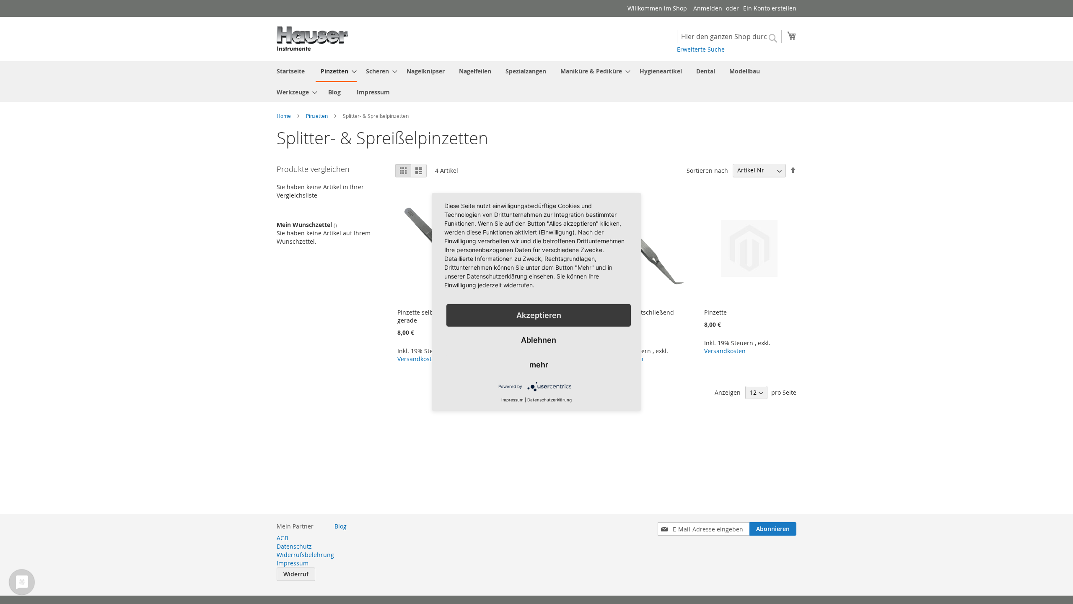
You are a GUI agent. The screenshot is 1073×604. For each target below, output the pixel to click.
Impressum (373, 92)
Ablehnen (538, 340)
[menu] (536, 81)
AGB (282, 538)
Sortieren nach (707, 170)
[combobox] (729, 36)
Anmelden (707, 8)
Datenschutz (294, 546)
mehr (538, 364)
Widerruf (295, 574)
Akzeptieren (538, 315)
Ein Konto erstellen (769, 8)
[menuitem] (336, 71)
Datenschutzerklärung (549, 399)
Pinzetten (317, 115)
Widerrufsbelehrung (305, 555)
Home (284, 115)
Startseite (291, 71)
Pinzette (715, 312)
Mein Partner (295, 526)
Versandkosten (418, 359)
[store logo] (312, 38)
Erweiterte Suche (701, 49)
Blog (334, 92)
